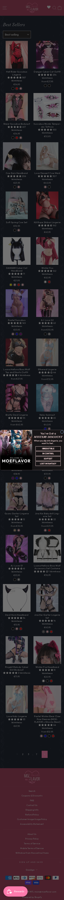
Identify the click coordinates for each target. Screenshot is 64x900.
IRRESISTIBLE (48, 448)
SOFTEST (48, 459)
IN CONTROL (48, 453)
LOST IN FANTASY (48, 463)
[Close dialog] (61, 432)
